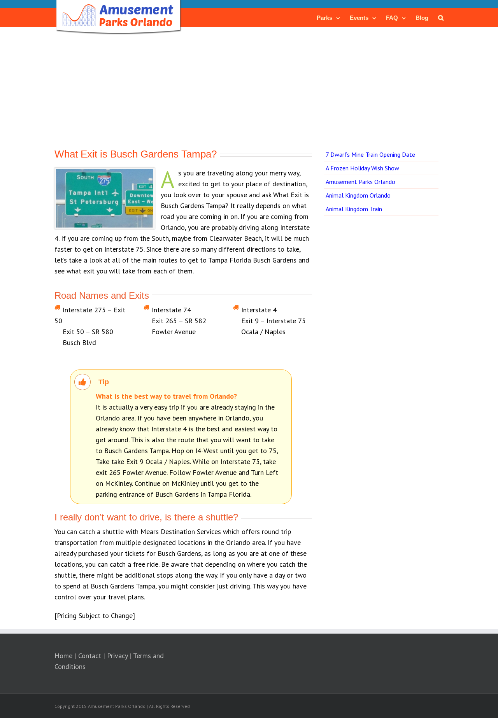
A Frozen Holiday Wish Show (362, 168)
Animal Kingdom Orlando (358, 195)
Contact (89, 655)
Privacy (117, 655)
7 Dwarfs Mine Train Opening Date (370, 154)
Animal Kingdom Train (354, 209)
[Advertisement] (249, 91)
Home (63, 655)
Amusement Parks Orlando (360, 182)
